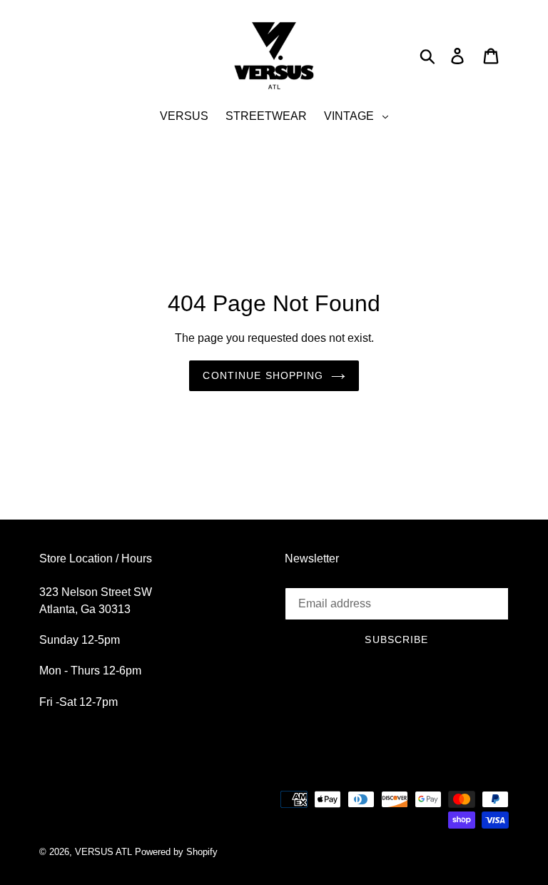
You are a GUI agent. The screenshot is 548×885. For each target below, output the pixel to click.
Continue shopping (263, 375)
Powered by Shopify (176, 851)
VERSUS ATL (103, 851)
